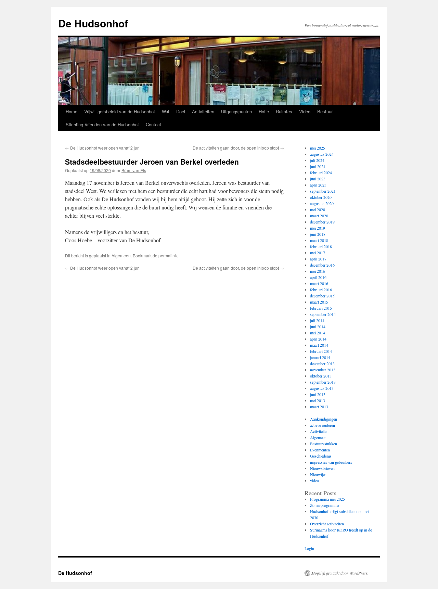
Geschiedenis (321, 456)
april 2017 (318, 258)
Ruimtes (284, 111)
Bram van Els (133, 170)
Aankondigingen (323, 419)
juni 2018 (317, 234)
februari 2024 (321, 172)
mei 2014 (317, 332)
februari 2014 (321, 351)
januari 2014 (320, 357)
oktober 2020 (321, 197)
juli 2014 (317, 320)
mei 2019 (317, 228)
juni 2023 (317, 178)
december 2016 (322, 265)
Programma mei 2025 (327, 499)
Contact (153, 124)
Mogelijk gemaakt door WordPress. (340, 573)
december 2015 (322, 295)
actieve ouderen (322, 425)
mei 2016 (317, 271)
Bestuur (325, 111)
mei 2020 (317, 209)
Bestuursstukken (323, 443)
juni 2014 (317, 326)
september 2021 (323, 191)
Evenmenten (320, 449)
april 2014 (318, 339)
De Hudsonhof (93, 23)
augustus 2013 (322, 388)
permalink (167, 255)
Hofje (264, 111)
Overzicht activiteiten (327, 523)
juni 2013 (317, 394)
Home (71, 111)
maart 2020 (319, 215)
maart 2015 (319, 302)
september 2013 (323, 382)
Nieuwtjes (318, 474)
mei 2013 (317, 400)
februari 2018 (321, 246)
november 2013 (322, 369)
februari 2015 (321, 308)
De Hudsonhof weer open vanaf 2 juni (103, 148)
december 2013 (322, 363)
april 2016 (318, 277)
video (314, 480)
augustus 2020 (322, 203)
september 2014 (323, 314)
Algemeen (121, 255)
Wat (165, 111)
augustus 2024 (322, 154)
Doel (180, 111)
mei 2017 (317, 252)
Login (309, 548)
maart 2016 (319, 283)
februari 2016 (321, 289)
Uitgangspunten (236, 111)
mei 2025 (317, 148)
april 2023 (318, 185)
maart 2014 (319, 345)
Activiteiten (203, 111)
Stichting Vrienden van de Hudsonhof (102, 124)
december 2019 (322, 222)
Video (304, 111)
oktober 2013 (321, 376)
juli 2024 (317, 160)
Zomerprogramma (324, 505)
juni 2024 (317, 166)
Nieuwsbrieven (322, 468)
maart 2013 (319, 406)
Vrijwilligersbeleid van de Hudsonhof (119, 111)
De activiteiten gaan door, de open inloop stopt (238, 148)
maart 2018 (319, 240)
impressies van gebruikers (331, 462)
